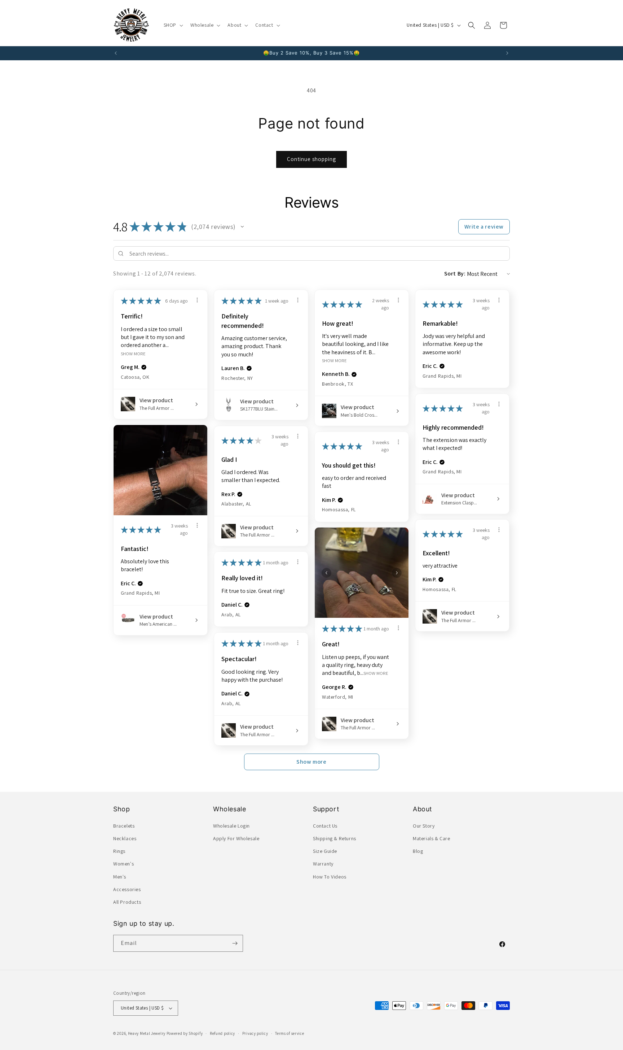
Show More (133, 353)
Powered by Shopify (185, 1033)
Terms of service (289, 1033)
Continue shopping (311, 159)
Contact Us (325, 826)
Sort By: (455, 273)
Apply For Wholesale (236, 838)
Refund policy (222, 1033)
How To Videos (329, 876)
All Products (127, 902)
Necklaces (124, 838)
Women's (123, 863)
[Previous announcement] (116, 53)
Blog (418, 851)
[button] (172, 24)
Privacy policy (255, 1033)
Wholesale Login (231, 826)
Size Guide (325, 851)
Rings (119, 851)
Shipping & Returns (334, 838)
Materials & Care (431, 838)
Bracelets (123, 826)
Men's (119, 876)
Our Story (423, 826)
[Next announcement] (507, 53)
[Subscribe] (235, 943)
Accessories (127, 889)
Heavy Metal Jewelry (146, 1033)
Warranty (323, 863)
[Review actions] (197, 300)
